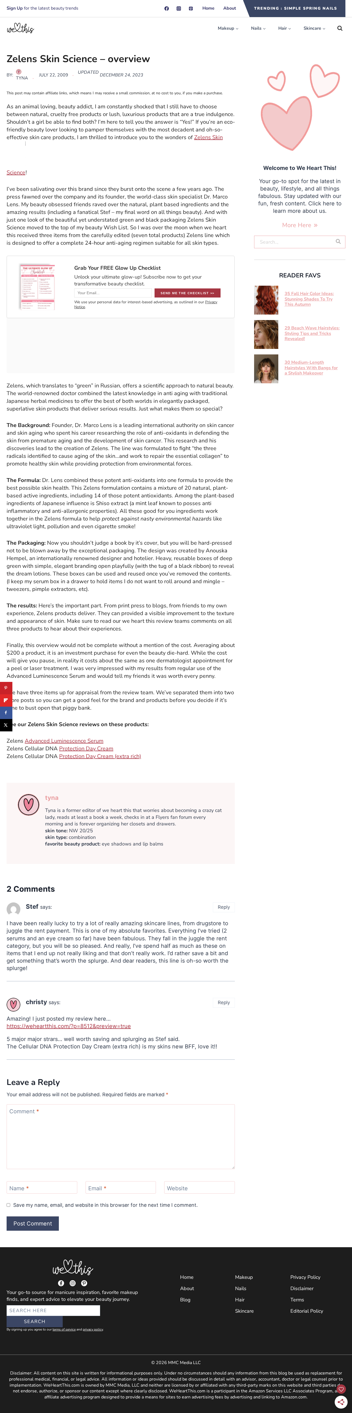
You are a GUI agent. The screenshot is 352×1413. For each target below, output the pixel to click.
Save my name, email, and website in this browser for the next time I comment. (105, 1205)
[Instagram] (178, 8)
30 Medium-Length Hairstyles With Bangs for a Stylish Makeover (311, 367)
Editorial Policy (306, 1311)
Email (97, 1188)
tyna (22, 78)
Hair (239, 1299)
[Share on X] (6, 725)
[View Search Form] (339, 28)
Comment (24, 1111)
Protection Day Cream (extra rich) (100, 756)
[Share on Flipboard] (6, 700)
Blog (185, 1299)
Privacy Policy (305, 1277)
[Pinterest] (190, 8)
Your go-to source (26, 1292)
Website (177, 1188)
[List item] (61, 1283)
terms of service (64, 1329)
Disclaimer (302, 1288)
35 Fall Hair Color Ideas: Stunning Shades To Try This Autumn (309, 299)
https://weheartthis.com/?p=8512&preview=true (69, 1026)
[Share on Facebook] (6, 713)
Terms (297, 1299)
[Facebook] (166, 8)
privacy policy (93, 1329)
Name (19, 1188)
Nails (240, 1288)
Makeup (244, 1277)
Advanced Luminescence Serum (64, 741)
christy (36, 1002)
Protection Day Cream (86, 748)
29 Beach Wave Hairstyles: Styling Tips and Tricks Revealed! (312, 333)
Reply (224, 907)
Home (208, 8)
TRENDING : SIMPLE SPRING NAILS (295, 8)
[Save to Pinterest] (6, 688)
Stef (32, 906)
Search (35, 1321)
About (229, 8)
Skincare (244, 1311)
